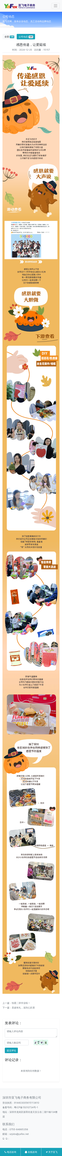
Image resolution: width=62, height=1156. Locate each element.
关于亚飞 (53, 1152)
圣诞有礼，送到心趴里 (23, 1007)
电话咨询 (11, 1152)
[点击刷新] (41, 1042)
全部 (9, 36)
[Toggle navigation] (56, 6)
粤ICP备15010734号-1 (26, 1107)
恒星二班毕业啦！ (21, 1003)
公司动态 (25, 36)
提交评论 (11, 1050)
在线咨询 (32, 1152)
